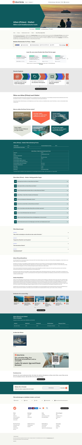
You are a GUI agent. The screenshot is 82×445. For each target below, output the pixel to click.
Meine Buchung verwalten (45, 415)
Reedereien (15, 415)
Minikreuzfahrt (30, 417)
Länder (14, 414)
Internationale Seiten (16, 425)
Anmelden (43, 414)
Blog (56, 414)
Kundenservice (58, 417)
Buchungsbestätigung (45, 417)
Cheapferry (57, 425)
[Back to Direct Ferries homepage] (18, 2)
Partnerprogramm (30, 425)
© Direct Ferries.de (15, 436)
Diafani (32, 32)
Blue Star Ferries (34, 35)
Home (14, 32)
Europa (18, 32)
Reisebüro (29, 426)
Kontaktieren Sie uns (59, 415)
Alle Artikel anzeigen (41, 310)
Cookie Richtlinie (44, 425)
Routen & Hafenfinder (16, 417)
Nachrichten (15, 426)
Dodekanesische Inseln (25, 32)
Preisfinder (60, 37)
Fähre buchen (15, 419)
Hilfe (56, 418)
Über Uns (14, 429)
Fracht (28, 415)
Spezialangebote (15, 418)
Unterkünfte (29, 414)
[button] (41, 181)
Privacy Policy (44, 426)
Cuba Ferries (58, 426)
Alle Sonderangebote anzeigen (41, 88)
